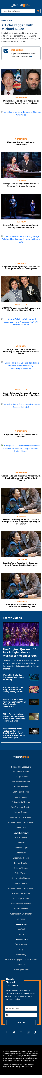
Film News (21, 180)
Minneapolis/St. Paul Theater (21, 822)
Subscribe (20, 1022)
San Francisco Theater (21, 807)
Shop (21, 949)
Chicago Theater (21, 776)
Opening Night (21, 847)
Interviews (21, 852)
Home (3, 20)
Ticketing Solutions (21, 969)
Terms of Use (27, 1067)
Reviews (21, 842)
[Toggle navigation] (1, 5)
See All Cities (21, 827)
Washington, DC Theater (21, 817)
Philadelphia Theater (21, 802)
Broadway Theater (21, 771)
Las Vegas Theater (21, 792)
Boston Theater (21, 786)
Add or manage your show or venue (21, 959)
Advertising (21, 954)
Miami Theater (21, 797)
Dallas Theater (21, 873)
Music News (21, 346)
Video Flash (21, 516)
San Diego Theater (21, 898)
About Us (21, 964)
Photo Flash (21, 305)
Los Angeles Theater (21, 781)
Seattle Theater (21, 812)
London (21, 934)
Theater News (21, 97)
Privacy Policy (15, 1067)
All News (21, 919)
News (11, 20)
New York (21, 929)
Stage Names (21, 944)
